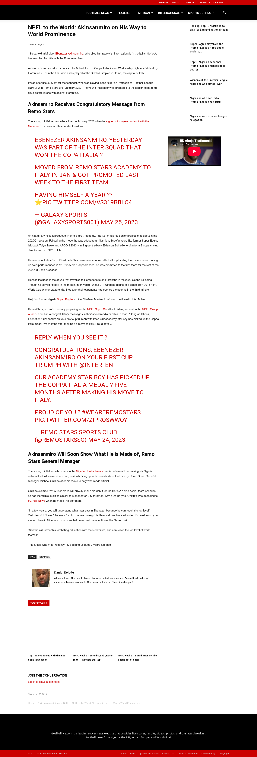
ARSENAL (163, 2)
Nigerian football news (89, 471)
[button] (224, 13)
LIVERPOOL (191, 2)
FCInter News (36, 500)
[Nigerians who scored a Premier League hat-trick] (177, 105)
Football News (97, 13)
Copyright (224, 753)
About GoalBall (129, 753)
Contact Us (168, 753)
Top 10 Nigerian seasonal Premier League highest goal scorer (207, 66)
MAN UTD (176, 2)
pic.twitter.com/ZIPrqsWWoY (81, 419)
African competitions (49, 703)
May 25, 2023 (119, 222)
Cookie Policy (208, 753)
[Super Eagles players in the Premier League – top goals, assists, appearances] (177, 51)
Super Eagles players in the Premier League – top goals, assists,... (207, 47)
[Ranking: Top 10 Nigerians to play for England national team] (177, 33)
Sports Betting (199, 13)
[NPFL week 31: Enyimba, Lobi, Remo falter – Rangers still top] (93, 631)
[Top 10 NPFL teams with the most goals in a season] (48, 631)
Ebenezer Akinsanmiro (69, 53)
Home (31, 703)
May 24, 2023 (106, 439)
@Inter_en (96, 364)
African (144, 13)
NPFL (65, 703)
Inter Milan (44, 556)
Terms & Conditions (187, 753)
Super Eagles (65, 299)
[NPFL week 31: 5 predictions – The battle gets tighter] (138, 631)
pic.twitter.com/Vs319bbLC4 (87, 202)
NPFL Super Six (97, 309)
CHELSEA (218, 2)
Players (123, 13)
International (169, 13)
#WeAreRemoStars (111, 412)
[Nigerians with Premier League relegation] (177, 123)
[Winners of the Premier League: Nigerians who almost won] (177, 87)
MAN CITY (205, 2)
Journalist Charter (149, 753)
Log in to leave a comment (44, 681)
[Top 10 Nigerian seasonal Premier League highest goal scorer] (177, 69)
